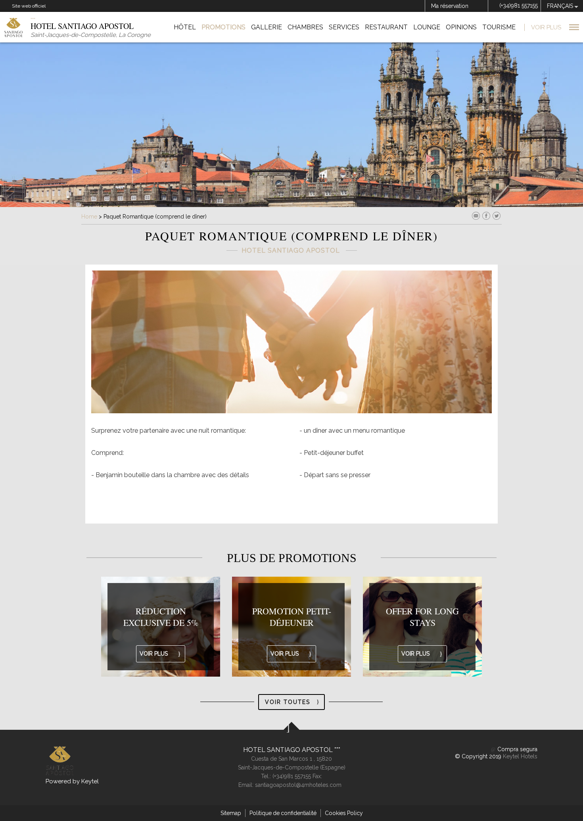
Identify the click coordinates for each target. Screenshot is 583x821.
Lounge (426, 27)
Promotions (223, 27)
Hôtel (185, 27)
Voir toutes (287, 702)
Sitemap (231, 813)
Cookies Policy (344, 813)
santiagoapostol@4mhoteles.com (298, 785)
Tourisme (499, 27)
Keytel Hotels (520, 756)
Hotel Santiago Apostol (288, 750)
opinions (461, 27)
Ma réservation (449, 6)
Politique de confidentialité (282, 813)
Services (344, 27)
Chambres (305, 27)
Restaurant (386, 27)
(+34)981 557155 (518, 5)
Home (89, 216)
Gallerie (266, 27)
